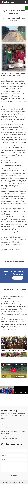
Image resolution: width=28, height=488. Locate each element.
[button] (25, 336)
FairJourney (7, 2)
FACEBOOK (18, 277)
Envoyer (14, 475)
